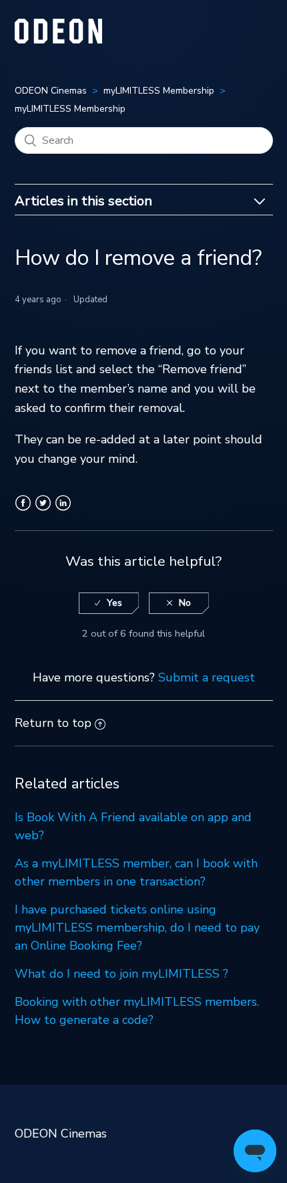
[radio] (109, 604)
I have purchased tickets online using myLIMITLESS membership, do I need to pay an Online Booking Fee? (137, 927)
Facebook (23, 511)
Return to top (53, 723)
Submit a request (206, 677)
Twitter (43, 511)
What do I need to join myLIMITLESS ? (121, 974)
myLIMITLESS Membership (158, 90)
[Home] (59, 39)
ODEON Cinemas (51, 90)
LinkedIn (63, 511)
